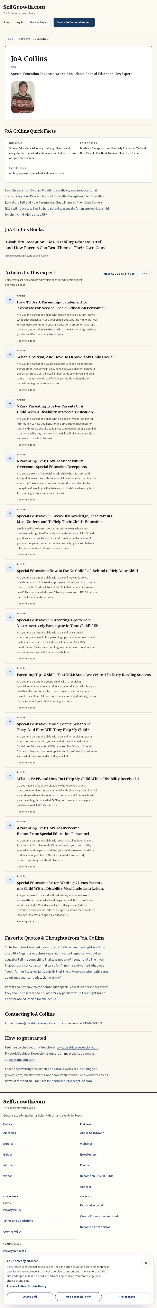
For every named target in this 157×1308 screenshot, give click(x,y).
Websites (86, 1144)
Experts (25, 39)
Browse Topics (39, 22)
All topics (9, 1133)
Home (9, 39)
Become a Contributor (95, 1227)
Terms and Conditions (18, 1221)
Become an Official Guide (96, 1176)
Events (84, 1165)
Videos (7, 1176)
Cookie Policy (12, 1232)
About (8, 22)
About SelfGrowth (92, 1133)
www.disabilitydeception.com (77, 1047)
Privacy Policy (12, 1210)
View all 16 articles (119, 274)
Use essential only (78, 1297)
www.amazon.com (22, 1059)
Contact (85, 1187)
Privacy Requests (14, 1251)
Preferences (127, 1297)
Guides (8, 1154)
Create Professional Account (99, 1216)
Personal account (91, 1205)
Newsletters (88, 1154)
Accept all (30, 1297)
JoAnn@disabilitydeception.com (37, 1023)
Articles (8, 1165)
